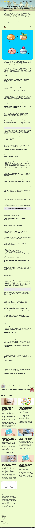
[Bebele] (5, 1)
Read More (15, 22)
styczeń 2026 (4, 516)
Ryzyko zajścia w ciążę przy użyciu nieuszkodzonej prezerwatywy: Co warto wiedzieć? (7, 409)
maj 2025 (3, 518)
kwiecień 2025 (4, 519)
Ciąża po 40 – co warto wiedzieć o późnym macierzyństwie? (9, 465)
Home (24, 1)
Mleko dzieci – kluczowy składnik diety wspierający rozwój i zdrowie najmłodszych (25, 465)
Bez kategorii (4, 522)
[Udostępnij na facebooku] (29, 26)
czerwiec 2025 (4, 517)
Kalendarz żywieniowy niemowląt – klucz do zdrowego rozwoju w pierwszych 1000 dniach (26, 408)
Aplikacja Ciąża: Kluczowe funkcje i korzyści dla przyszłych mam (9, 491)
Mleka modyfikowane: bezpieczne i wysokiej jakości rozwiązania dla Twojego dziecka (9, 439)
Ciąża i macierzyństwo (29, 1)
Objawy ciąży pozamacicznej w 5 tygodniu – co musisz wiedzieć (25, 439)
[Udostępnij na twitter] (30, 26)
